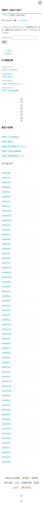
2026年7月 (6, 178)
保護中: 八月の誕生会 (10, 137)
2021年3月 (6, 443)
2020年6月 (6, 452)
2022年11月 (6, 386)
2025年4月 (6, 249)
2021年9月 (6, 438)
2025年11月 (6, 216)
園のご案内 (8, 482)
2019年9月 (6, 462)
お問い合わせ (26, 487)
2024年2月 (6, 315)
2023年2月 (6, 372)
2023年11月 (6, 329)
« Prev (9, 51)
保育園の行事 (27, 482)
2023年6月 (6, 353)
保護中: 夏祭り (8, 142)
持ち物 (36, 482)
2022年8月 (6, 400)
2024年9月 (6, 282)
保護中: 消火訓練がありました (14, 146)
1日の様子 (25, 478)
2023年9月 (6, 339)
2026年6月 (6, 183)
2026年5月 (6, 187)
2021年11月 (6, 433)
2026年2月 (6, 201)
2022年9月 (6, 396)
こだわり (15, 487)
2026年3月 (6, 197)
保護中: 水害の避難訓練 (11, 151)
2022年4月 (6, 419)
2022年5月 (6, 415)
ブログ (18, 20)
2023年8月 (6, 344)
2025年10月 (7, 220)
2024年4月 (6, 306)
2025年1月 (6, 263)
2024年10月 (7, 277)
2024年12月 (7, 268)
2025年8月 (6, 230)
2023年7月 (6, 348)
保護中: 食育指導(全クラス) (13, 156)
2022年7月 (6, 405)
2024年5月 (6, 301)
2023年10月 (7, 334)
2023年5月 (6, 358)
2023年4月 (6, 362)
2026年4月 (6, 192)
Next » (9, 54)
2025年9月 (6, 225)
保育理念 (35, 478)
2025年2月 (6, 258)
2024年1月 (6, 320)
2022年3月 (6, 424)
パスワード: (7, 38)
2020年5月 (6, 457)
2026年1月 (6, 206)
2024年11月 (6, 272)
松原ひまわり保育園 (12, 478)
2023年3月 (6, 367)
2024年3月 (6, 310)
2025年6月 (6, 239)
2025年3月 (6, 254)
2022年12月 (7, 381)
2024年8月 (6, 287)
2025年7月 (6, 235)
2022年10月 (7, 391)
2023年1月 (6, 377)
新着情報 (25, 20)
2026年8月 (6, 173)
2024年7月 (6, 291)
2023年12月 (7, 325)
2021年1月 (6, 448)
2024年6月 (6, 296)
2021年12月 (7, 429)
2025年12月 (7, 211)
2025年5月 (6, 244)
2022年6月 (6, 410)
